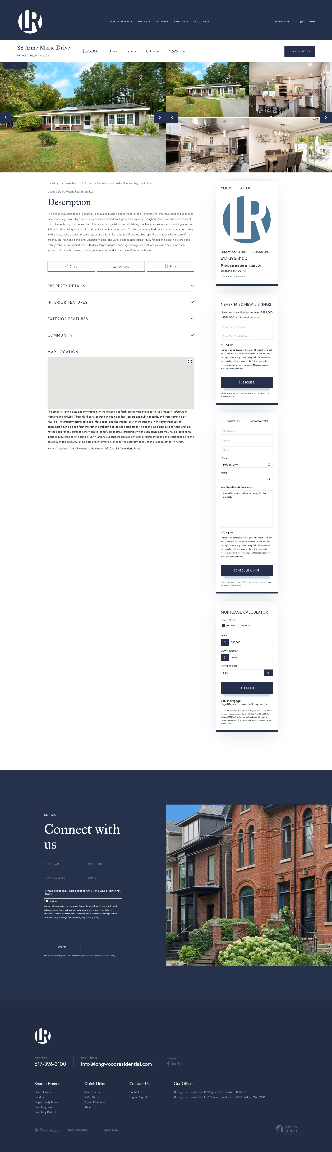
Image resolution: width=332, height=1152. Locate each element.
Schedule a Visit (259, 421)
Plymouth (82, 448)
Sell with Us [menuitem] (91, 1097)
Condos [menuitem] (39, 1097)
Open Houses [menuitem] (43, 1092)
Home (51, 448)
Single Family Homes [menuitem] (47, 1102)
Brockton (96, 448)
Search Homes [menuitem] (119, 21)
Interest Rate (229, 666)
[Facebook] (168, 1063)
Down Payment (230, 650)
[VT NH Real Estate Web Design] (286, 1130)
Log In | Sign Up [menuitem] (138, 1097)
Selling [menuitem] (160, 21)
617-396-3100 (234, 258)
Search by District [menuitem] (45, 1112)
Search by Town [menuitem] (44, 1107)
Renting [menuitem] (179, 21)
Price (224, 635)
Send (62, 947)
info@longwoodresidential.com (116, 1063)
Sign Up (279, 21)
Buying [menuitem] (142, 21)
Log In (290, 21)
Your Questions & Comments (237, 487)
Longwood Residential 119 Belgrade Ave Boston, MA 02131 (211, 1092)
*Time (224, 472)
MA (72, 448)
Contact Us (226, 276)
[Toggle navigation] (312, 21)
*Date (224, 458)
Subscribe (246, 382)
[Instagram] (180, 1063)
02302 (109, 448)
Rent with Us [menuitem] (92, 1092)
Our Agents (239, 276)
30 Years (230, 625)
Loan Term (228, 620)
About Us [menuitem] (200, 21)
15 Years (246, 625)
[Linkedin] (174, 1063)
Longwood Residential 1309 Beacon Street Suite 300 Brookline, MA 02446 (220, 1097)
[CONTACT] (299, 51)
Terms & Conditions (78, 1129)
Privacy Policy (236, 368)
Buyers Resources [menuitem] (94, 1102)
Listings (62, 448)
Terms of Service (230, 585)
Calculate (247, 688)
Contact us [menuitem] (135, 1092)
